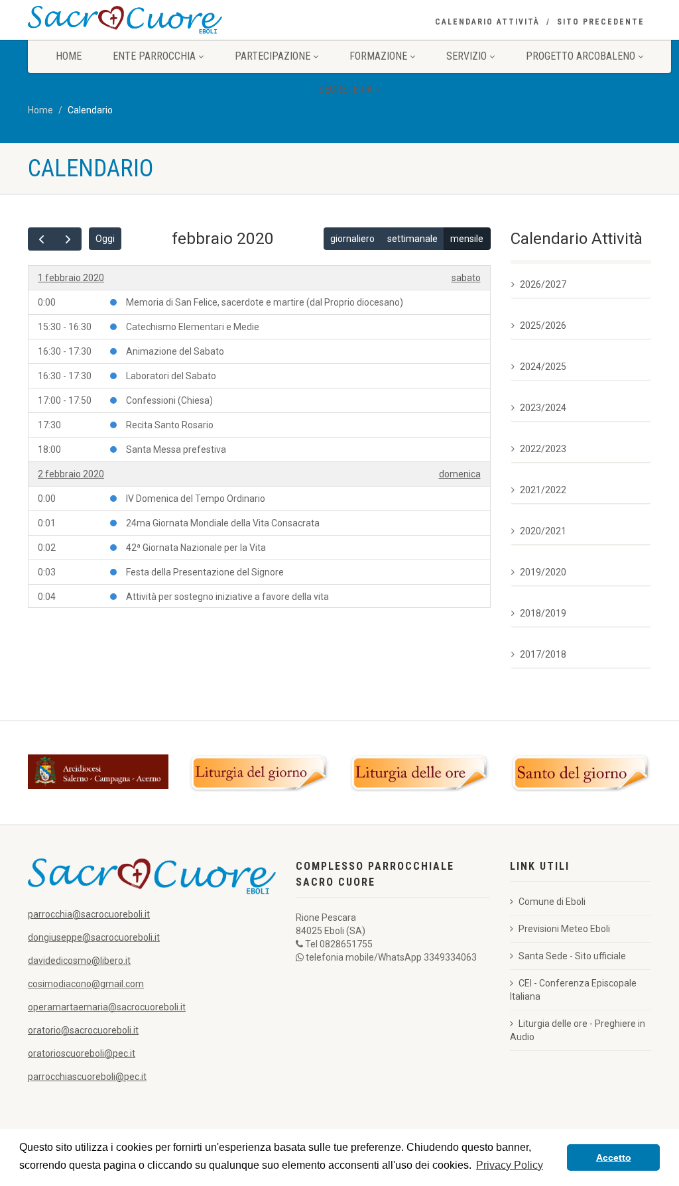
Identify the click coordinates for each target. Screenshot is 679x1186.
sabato (466, 277)
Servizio (466, 56)
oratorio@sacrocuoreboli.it (83, 1030)
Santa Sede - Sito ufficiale (572, 956)
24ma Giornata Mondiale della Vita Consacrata (223, 523)
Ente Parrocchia (154, 56)
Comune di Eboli (552, 901)
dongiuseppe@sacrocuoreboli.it (94, 937)
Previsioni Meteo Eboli (564, 928)
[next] (68, 239)
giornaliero (352, 238)
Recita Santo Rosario (170, 425)
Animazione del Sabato (175, 351)
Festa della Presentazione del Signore (205, 572)
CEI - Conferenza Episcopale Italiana (573, 990)
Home (69, 56)
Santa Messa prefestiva (176, 449)
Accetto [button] (613, 1157)
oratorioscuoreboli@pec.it (81, 1053)
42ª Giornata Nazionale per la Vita (196, 547)
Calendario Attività (487, 22)
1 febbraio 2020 (71, 277)
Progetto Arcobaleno (580, 56)
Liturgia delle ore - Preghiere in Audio (577, 1030)
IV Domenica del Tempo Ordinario (195, 498)
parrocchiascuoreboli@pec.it (87, 1076)
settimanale (412, 238)
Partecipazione (272, 56)
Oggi (105, 238)
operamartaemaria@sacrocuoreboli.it (107, 1007)
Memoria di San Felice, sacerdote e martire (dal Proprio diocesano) (264, 302)
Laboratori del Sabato (171, 376)
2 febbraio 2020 (71, 474)
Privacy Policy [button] (509, 1165)
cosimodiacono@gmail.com (86, 983)
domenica (460, 474)
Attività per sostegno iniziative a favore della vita (227, 596)
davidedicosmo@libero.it (79, 960)
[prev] (41, 239)
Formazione (378, 56)
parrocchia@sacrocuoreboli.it (89, 914)
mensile (466, 238)
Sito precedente (601, 22)
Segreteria (345, 89)
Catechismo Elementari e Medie (192, 327)
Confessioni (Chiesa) (169, 400)
